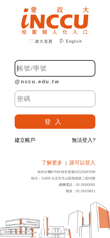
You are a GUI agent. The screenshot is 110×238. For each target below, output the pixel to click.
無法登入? (83, 140)
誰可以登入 (82, 163)
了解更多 (53, 163)
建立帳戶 (25, 140)
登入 (55, 121)
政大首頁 (44, 41)
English (74, 41)
